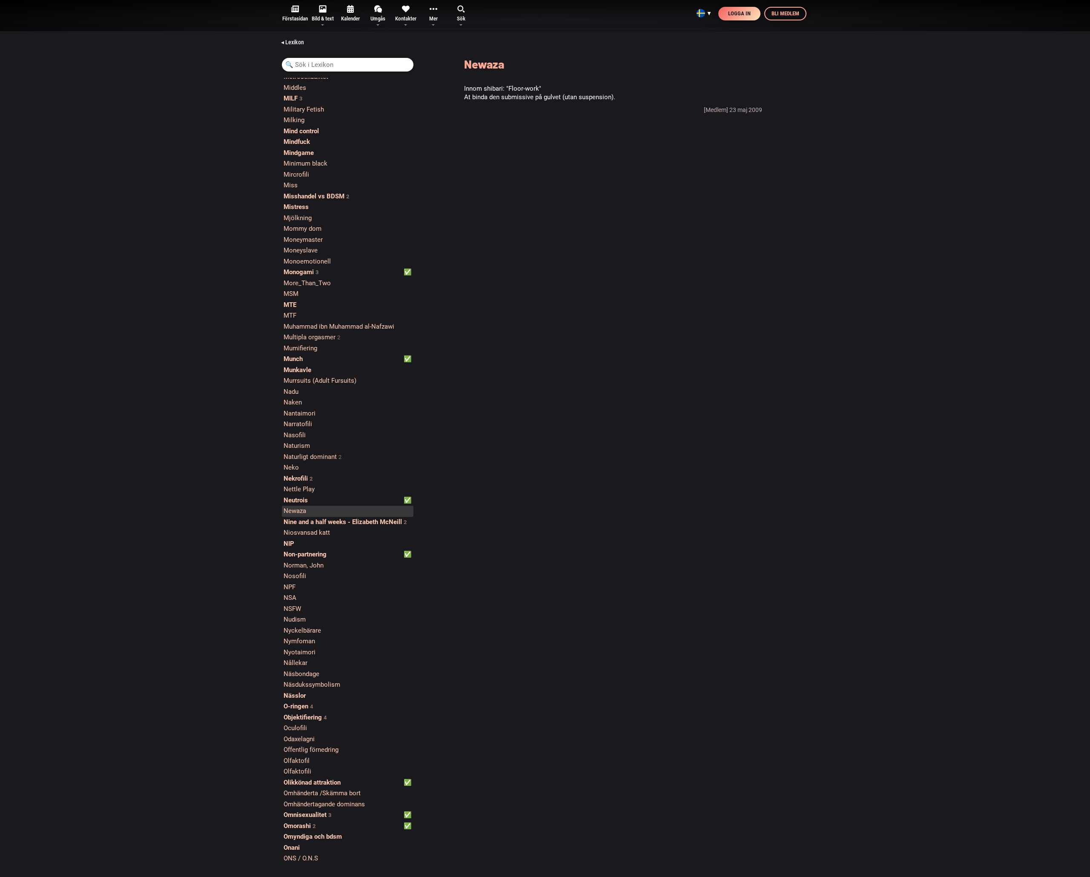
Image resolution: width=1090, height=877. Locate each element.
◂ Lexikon (292, 42)
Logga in (739, 13)
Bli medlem (785, 13)
